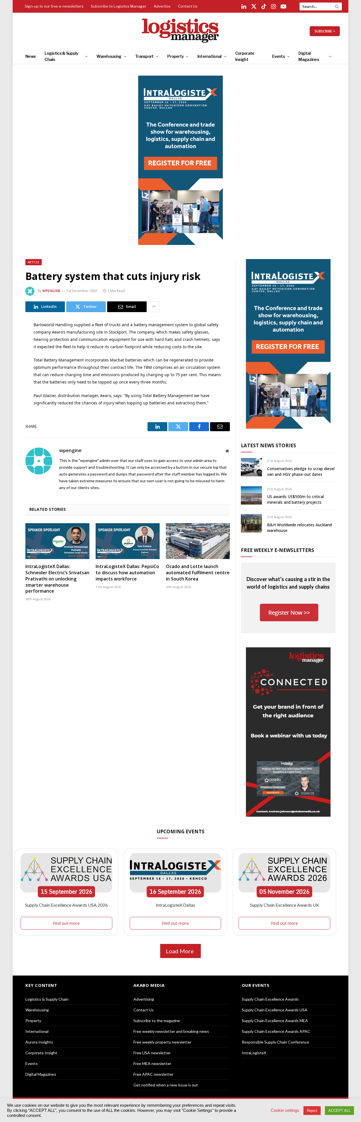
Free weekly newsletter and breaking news (171, 1031)
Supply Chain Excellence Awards (270, 999)
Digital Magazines (308, 56)
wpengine (51, 290)
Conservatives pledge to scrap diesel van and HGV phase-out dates (300, 471)
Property (175, 56)
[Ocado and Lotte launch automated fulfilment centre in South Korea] (198, 541)
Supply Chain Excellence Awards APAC (276, 1031)
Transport (144, 56)
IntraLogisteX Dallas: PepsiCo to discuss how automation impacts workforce (127, 573)
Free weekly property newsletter (162, 1042)
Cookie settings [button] (285, 1110)
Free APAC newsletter (153, 1074)
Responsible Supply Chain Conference (275, 1042)
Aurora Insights (39, 1042)
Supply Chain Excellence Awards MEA (275, 1020)
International (209, 56)
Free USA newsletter (152, 1052)
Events (278, 56)
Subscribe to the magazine (156, 1020)
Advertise (162, 6)
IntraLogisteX (254, 1052)
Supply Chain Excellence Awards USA (274, 1009)
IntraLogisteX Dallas (175, 905)
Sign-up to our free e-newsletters (54, 6)
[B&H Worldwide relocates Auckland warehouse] (251, 523)
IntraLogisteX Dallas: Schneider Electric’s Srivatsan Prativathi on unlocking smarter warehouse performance (57, 579)
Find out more (66, 923)
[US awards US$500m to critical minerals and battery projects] (251, 495)
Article (33, 262)
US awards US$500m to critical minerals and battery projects (295, 499)
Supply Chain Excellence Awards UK (284, 905)
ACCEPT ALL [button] (339, 1110)
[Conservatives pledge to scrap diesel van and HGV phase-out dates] (251, 467)
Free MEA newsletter (152, 1063)
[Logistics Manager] (180, 31)
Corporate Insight (244, 56)
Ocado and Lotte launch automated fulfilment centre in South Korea (198, 573)
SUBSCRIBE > (324, 31)
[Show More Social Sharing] (153, 306)
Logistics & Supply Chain (61, 56)
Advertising (143, 999)
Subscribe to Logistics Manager (118, 6)
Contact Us (187, 6)
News (30, 56)
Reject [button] (312, 1110)
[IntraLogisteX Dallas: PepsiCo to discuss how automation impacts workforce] (128, 541)
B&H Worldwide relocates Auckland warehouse (299, 527)
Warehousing (108, 56)
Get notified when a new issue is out (165, 1084)
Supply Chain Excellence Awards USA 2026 (66, 905)
